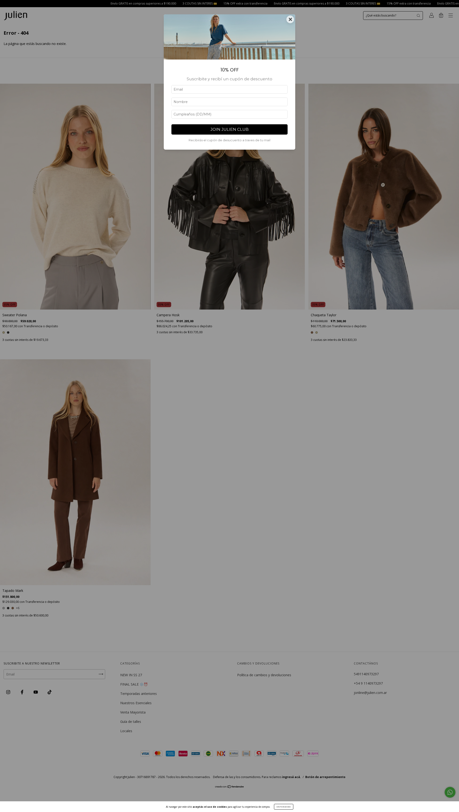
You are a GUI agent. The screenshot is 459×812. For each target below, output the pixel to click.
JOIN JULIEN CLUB (229, 129)
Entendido (284, 806)
